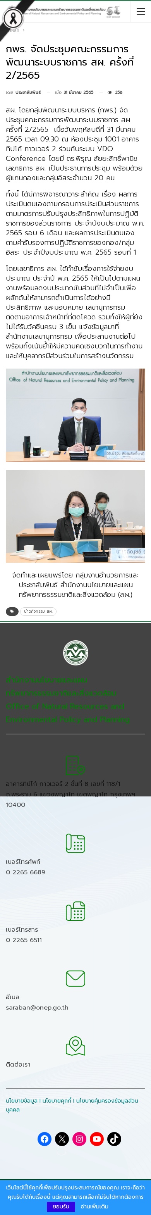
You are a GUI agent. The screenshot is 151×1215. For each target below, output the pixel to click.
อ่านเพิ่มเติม (94, 1207)
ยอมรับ (61, 1207)
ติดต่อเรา (18, 1064)
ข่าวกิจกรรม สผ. (38, 611)
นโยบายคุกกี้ (57, 1101)
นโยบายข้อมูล (22, 1101)
